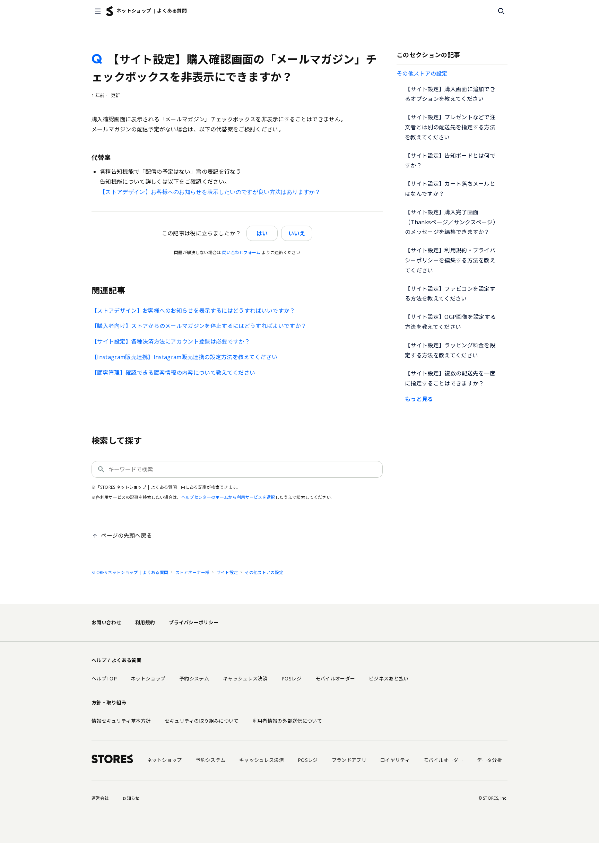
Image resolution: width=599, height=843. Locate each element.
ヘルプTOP (104, 678)
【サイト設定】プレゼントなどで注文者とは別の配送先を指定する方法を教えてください (450, 127)
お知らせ (130, 798)
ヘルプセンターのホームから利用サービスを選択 (228, 497)
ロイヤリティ (395, 760)
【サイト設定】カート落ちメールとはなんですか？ (450, 189)
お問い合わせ (106, 622)
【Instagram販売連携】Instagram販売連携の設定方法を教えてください (184, 357)
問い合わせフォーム (241, 252)
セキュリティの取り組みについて (202, 721)
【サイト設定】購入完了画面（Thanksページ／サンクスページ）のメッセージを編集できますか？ (451, 222)
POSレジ (291, 678)
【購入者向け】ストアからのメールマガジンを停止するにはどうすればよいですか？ (199, 326)
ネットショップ (148, 678)
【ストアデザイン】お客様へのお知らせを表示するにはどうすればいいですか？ (193, 310)
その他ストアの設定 (422, 73)
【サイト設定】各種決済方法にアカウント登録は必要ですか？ (171, 341)
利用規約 (145, 622)
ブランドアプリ (349, 760)
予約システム (194, 678)
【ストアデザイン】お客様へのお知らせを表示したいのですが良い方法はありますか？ (210, 191)
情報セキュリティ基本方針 (121, 721)
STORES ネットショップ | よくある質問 (130, 572)
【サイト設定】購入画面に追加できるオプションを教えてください (450, 94)
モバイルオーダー (335, 678)
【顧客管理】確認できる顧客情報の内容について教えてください (173, 372)
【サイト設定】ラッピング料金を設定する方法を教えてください (450, 350)
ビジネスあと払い (389, 678)
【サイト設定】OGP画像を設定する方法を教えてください (450, 322)
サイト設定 (227, 572)
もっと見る (419, 399)
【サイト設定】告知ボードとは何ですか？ (450, 161)
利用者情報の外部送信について (287, 721)
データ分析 (489, 760)
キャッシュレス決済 (245, 678)
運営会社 (100, 798)
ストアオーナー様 (192, 572)
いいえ (296, 233)
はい (262, 233)
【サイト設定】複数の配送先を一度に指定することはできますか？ (450, 378)
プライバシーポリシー (193, 622)
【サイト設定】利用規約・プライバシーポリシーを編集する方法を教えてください (450, 260)
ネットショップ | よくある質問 (151, 10)
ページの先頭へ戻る (126, 535)
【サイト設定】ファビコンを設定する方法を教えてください (450, 294)
